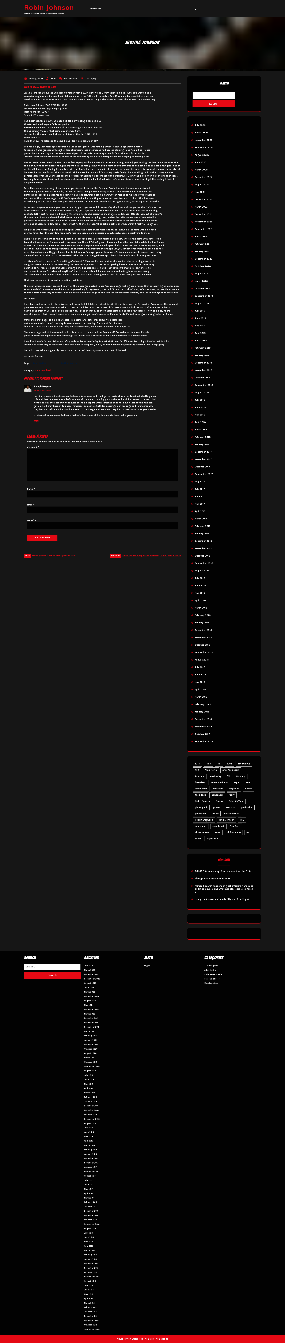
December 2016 (203, 541)
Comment (33, 447)
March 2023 (201, 207)
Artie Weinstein (231, 770)
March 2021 (201, 236)
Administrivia (210, 970)
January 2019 (202, 355)
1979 (197, 763)
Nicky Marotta (202, 801)
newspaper (217, 795)
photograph (201, 807)
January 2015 (202, 711)
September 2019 (204, 296)
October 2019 (202, 288)
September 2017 (204, 474)
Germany (240, 776)
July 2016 (200, 578)
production (246, 807)
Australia (199, 776)
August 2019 (202, 303)
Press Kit (230, 807)
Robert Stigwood (204, 820)
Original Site (95, 8)
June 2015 (200, 674)
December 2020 (203, 258)
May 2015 (200, 682)
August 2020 (202, 273)
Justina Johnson (69, 363)
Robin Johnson (49, 7)
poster (216, 807)
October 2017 (202, 466)
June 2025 (200, 162)
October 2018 (202, 377)
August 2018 (202, 392)
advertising (244, 763)
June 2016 (200, 585)
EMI (228, 776)
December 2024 (203, 177)
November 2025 (204, 140)
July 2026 (200, 125)
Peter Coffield (236, 801)
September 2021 (204, 229)
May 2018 (200, 414)
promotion (200, 813)
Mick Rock (200, 795)
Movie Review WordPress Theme (134, 1339)
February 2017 (202, 526)
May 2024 (200, 192)
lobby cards (201, 788)
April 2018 (200, 422)
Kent (248, 782)
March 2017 (201, 518)
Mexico (248, 788)
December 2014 (203, 719)
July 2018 (200, 400)
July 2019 (200, 310)
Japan (237, 782)
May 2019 (200, 325)
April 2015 (200, 689)
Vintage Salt (201, 878)
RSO (242, 820)
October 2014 (202, 734)
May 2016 (200, 593)
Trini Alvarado (233, 832)
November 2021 (203, 221)
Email (31, 504)
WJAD (198, 838)
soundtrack (218, 826)
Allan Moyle (211, 770)
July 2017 (200, 489)
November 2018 (203, 370)
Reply (36, 421)
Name (31, 489)
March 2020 (201, 281)
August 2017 (201, 481)
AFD (197, 770)
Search (224, 83)
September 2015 (204, 652)
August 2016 (202, 570)
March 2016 (201, 607)
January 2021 (202, 251)
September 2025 (204, 147)
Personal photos (212, 979)
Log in (147, 965)
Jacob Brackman (219, 782)
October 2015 (202, 645)
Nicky (232, 795)
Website (31, 520)
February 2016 (203, 615)
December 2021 (203, 214)
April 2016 (200, 600)
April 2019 (200, 333)
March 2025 (201, 169)
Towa (217, 832)
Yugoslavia (212, 838)
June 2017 (200, 496)
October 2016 (202, 555)
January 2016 (202, 622)
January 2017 (202, 533)
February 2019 (203, 348)
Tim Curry (235, 826)
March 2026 (201, 132)
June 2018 (200, 407)
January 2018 (202, 444)
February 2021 (202, 244)
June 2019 (200, 318)
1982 (229, 763)
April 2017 (200, 511)
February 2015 (203, 704)
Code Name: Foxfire (213, 974)
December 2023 (203, 199)
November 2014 (203, 726)
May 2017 (200, 504)
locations (218, 788)
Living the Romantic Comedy (210, 899)
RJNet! (198, 871)
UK (247, 832)
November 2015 (203, 637)
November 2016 (203, 548)
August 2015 (202, 659)
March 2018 (201, 429)
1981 (219, 763)
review (215, 813)
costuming (215, 776)
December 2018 (203, 362)
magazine (234, 788)
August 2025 (202, 155)
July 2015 (200, 667)
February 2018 (203, 437)
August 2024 (202, 184)
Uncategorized (43, 370)
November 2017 (203, 459)
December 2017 (203, 452)
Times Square (202, 832)
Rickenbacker (231, 813)
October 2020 (203, 266)
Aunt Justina (39, 363)
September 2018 (204, 385)
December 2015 (203, 630)
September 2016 (204, 563)
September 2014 (204, 741)
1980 (208, 763)
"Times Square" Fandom (208, 886)
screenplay (201, 826)
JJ (53, 363)
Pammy (219, 801)
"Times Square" (211, 965)
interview (200, 782)
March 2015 (201, 697)
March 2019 (201, 340)
